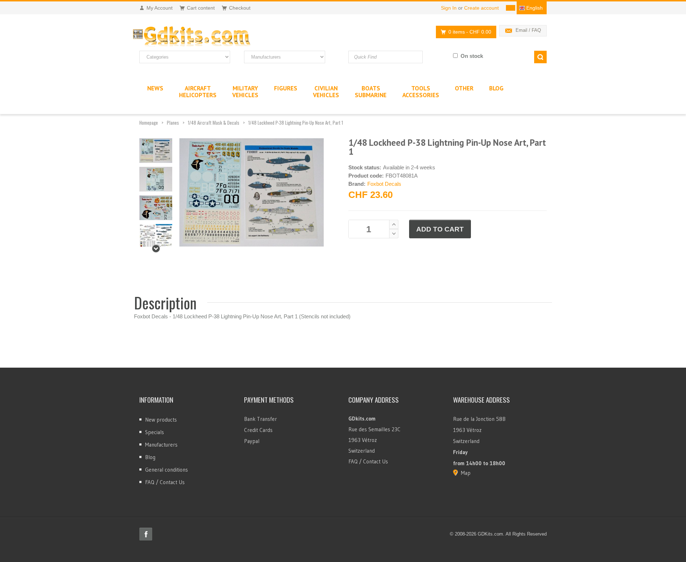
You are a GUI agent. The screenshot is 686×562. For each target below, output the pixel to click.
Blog (150, 457)
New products (161, 419)
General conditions (166, 469)
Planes (173, 122)
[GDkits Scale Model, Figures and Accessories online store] (206, 37)
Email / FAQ (528, 30)
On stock (472, 56)
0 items (469, 32)
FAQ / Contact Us (165, 482)
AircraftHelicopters (198, 91)
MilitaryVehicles (245, 91)
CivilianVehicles (326, 91)
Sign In (449, 8)
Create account (481, 8)
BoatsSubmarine (371, 91)
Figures (285, 88)
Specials (154, 432)
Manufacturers (161, 444)
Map (466, 472)
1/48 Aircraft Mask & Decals (213, 122)
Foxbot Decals (384, 184)
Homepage (148, 122)
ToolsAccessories (420, 91)
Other (464, 88)
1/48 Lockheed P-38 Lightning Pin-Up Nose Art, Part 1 (295, 122)
